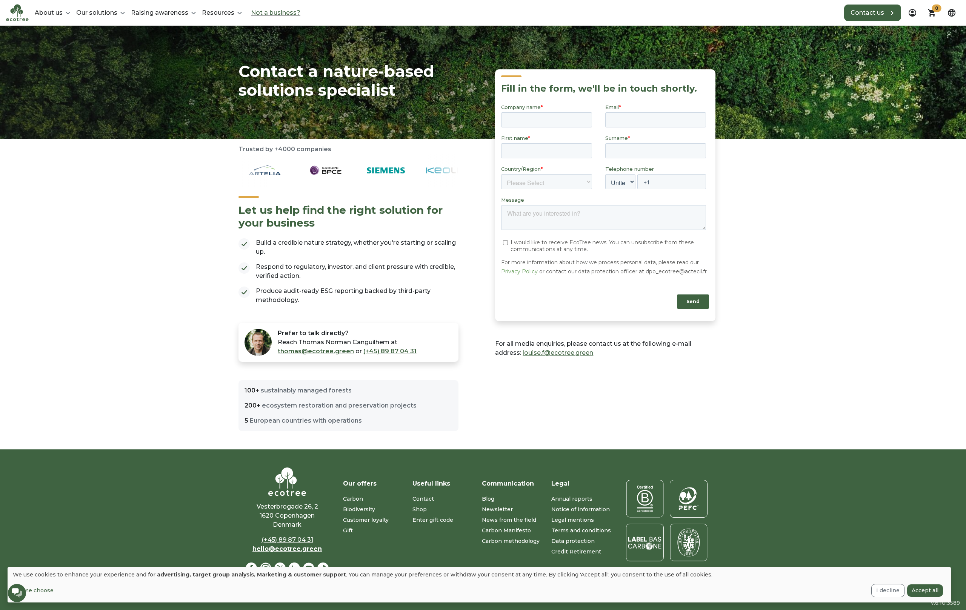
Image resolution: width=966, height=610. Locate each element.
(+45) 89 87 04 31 (390, 351)
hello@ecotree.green (287, 548)
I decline (888, 590)
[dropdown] (912, 13)
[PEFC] (689, 499)
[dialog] (479, 584)
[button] (872, 13)
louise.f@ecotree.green (558, 352)
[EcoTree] (17, 12)
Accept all (925, 590)
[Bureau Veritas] (689, 542)
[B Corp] (645, 499)
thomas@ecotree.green (316, 351)
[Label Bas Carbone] (645, 542)
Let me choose (33, 590)
